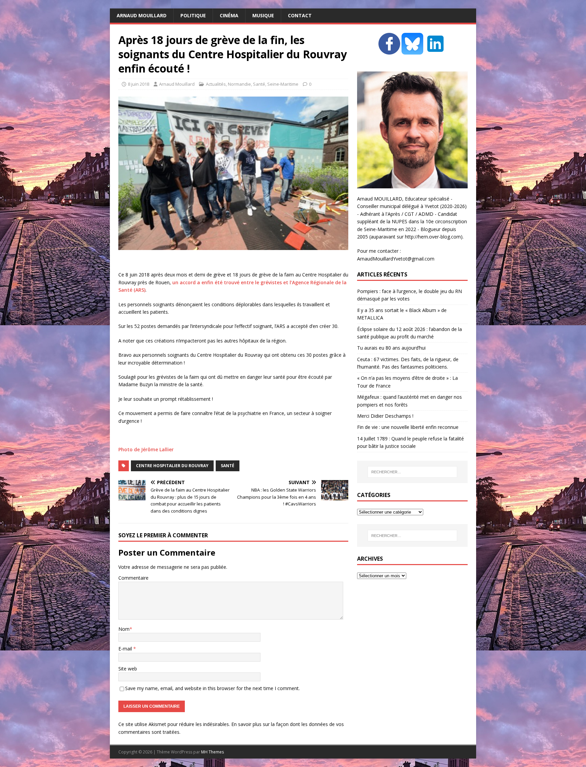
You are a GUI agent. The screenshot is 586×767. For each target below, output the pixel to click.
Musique (263, 15)
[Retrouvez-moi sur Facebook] (389, 50)
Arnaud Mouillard (177, 84)
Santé (259, 84)
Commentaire (133, 578)
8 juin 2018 (138, 84)
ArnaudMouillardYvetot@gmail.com (395, 258)
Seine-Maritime (282, 84)
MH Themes (212, 752)
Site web (127, 668)
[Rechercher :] (412, 472)
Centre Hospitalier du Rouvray (172, 466)
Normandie (239, 84)
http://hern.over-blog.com (433, 236)
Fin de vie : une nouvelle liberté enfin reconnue (407, 427)
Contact (300, 15)
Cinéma (229, 15)
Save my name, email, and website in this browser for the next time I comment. (212, 688)
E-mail (125, 648)
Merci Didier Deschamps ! (385, 416)
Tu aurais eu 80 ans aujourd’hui (391, 348)
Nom (124, 629)
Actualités (216, 84)
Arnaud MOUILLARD (142, 15)
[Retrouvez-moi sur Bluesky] (413, 50)
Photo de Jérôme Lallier (146, 449)
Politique (193, 15)
